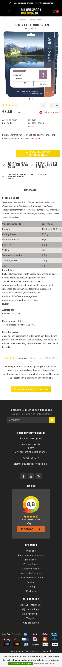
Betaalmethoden (31, 569)
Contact (31, 582)
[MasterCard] (16, 644)
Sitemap (31, 586)
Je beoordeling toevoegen (32, 389)
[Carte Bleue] (54, 634)
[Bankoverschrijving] (35, 634)
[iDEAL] (35, 639)
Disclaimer (31, 560)
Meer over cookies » (44, 664)
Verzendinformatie (31, 573)
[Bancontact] (26, 644)
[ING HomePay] (44, 639)
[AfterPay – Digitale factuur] (16, 634)
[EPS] (16, 639)
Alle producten (31, 623)
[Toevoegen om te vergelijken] (57, 105)
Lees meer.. (35, 138)
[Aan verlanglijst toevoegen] (52, 105)
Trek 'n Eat (31, 28)
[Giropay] (25, 639)
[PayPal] (45, 644)
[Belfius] (44, 634)
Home (22, 20)
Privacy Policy (31, 564)
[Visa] (55, 644)
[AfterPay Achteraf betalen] (6, 634)
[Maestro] (7, 644)
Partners (31, 591)
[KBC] (54, 639)
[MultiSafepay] (36, 644)
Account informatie (31, 605)
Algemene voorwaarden (31, 555)
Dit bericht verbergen (20, 664)
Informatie (29, 190)
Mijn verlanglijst (31, 614)
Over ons (31, 551)
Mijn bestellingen (31, 609)
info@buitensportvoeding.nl (32, 464)
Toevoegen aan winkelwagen (40, 153)
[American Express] (25, 634)
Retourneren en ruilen (31, 577)
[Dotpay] (6, 639)
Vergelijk (31, 618)
